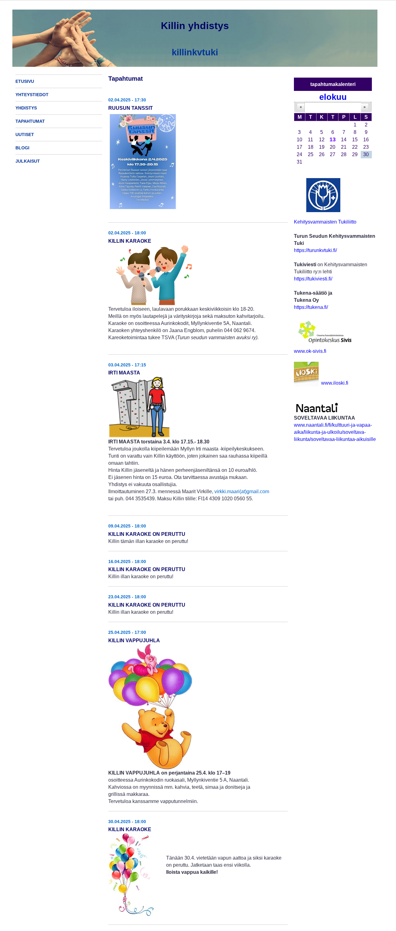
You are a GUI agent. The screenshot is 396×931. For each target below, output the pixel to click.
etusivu (24, 81)
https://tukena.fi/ (311, 307)
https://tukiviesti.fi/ (313, 278)
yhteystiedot (32, 94)
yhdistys (26, 107)
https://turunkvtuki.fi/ (315, 250)
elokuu (333, 97)
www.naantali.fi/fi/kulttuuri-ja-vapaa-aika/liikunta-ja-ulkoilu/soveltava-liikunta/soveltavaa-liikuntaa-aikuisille (335, 432)
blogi (22, 147)
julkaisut (27, 161)
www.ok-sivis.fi (310, 351)
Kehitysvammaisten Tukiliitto (325, 221)
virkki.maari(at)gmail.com (241, 491)
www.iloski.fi (334, 383)
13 (332, 139)
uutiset (24, 134)
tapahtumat (30, 121)
